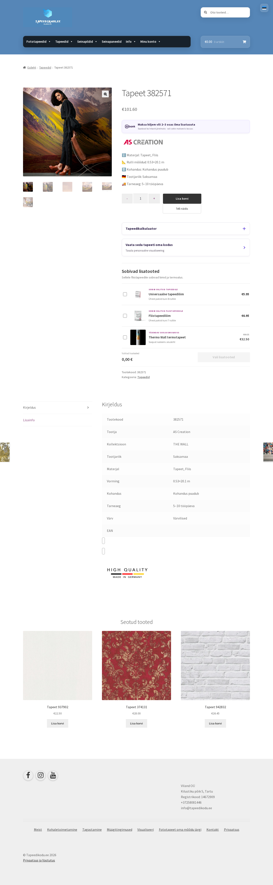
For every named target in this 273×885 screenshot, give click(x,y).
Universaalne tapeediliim (166, 294)
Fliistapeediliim (160, 316)
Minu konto (148, 41)
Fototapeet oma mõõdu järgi (180, 829)
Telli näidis (182, 208)
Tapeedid (45, 67)
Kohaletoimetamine (62, 829)
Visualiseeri (145, 829)
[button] (105, 94)
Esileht (32, 67)
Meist (38, 829)
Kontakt (212, 829)
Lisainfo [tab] (29, 420)
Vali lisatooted (224, 357)
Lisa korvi (182, 198)
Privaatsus (231, 829)
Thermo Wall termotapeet (167, 337)
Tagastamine (92, 829)
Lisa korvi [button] (57, 723)
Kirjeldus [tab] (29, 407)
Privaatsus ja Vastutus (39, 860)
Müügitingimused (119, 829)
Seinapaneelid (112, 41)
